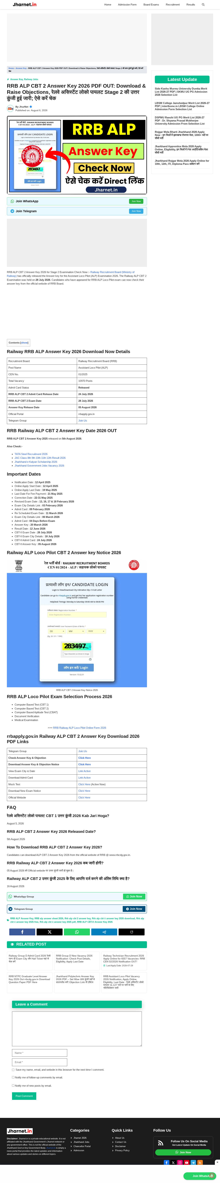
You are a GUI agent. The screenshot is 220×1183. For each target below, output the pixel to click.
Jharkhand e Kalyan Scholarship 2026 (36, 461)
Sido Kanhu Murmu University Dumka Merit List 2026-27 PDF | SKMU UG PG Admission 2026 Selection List (181, 91)
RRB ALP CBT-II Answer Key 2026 (95, 922)
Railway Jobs (31, 79)
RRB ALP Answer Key (21, 918)
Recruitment (173, 4)
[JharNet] (24, 4)
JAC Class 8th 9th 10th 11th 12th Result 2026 (40, 457)
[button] (203, 4)
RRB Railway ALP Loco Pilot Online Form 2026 (79, 727)
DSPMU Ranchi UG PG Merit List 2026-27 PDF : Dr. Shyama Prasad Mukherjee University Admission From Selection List (180, 120)
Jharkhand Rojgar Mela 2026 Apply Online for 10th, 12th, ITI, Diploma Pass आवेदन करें (182, 162)
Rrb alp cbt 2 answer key (78, 918)
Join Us (82, 420)
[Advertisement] (77, 38)
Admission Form (127, 4)
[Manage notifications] (212, 1175)
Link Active (84, 771)
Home (107, 4)
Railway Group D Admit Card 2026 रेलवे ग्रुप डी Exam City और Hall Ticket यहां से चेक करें (30, 958)
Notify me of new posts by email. (33, 1085)
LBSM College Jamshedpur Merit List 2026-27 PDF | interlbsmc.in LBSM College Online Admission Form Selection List (182, 106)
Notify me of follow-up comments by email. (39, 1077)
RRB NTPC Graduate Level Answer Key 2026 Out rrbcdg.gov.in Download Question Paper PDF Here (29, 979)
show (24, 342)
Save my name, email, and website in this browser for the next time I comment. (60, 1069)
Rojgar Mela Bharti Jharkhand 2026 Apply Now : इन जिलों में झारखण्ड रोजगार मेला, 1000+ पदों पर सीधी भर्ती (181, 135)
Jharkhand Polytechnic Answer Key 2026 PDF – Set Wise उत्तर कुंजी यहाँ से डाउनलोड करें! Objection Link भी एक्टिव (75, 979)
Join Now (136, 201)
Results (190, 4)
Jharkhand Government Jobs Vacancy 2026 (39, 465)
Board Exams (151, 4)
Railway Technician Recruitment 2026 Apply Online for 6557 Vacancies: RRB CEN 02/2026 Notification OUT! (124, 958)
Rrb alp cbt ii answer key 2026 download (113, 918)
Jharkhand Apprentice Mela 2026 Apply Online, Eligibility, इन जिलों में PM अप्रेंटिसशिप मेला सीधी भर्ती (181, 149)
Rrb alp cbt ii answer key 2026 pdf (58, 922)
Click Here (84, 757)
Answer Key (21, 68)
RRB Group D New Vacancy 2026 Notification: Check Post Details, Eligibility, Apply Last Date (74, 958)
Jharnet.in (51, 1148)
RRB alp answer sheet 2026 (49, 918)
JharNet (23, 106)
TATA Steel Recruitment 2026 (31, 454)
